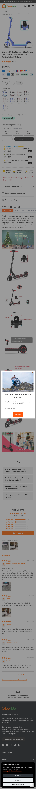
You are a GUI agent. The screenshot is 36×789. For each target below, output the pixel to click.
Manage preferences (18, 784)
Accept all (18, 775)
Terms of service (16, 771)
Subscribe (18, 415)
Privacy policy (7, 771)
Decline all (18, 780)
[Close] (32, 373)
